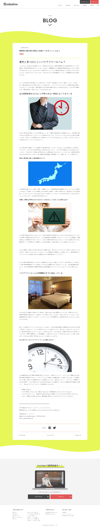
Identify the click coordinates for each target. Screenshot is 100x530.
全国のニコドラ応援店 (32, 517)
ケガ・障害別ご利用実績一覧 (33, 514)
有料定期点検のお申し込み (51, 512)
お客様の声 (15, 514)
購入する (15, 518)
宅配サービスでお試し (17, 517)
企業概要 (64, 512)
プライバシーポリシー (67, 514)
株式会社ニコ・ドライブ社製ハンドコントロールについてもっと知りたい (39, 410)
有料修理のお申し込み (50, 514)
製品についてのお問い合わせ (27, 416)
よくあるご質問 (30, 515)
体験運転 (85, 5)
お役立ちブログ (16, 515)
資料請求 (92, 5)
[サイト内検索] (98, 5)
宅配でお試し (77, 5)
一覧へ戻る (49, 435)
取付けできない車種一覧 (32, 512)
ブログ (21, 53)
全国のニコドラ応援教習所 (33, 518)
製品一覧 (60, 5)
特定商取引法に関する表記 (68, 515)
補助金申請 (68, 5)
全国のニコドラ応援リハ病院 (33, 520)
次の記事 (77, 435)
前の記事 (23, 435)
